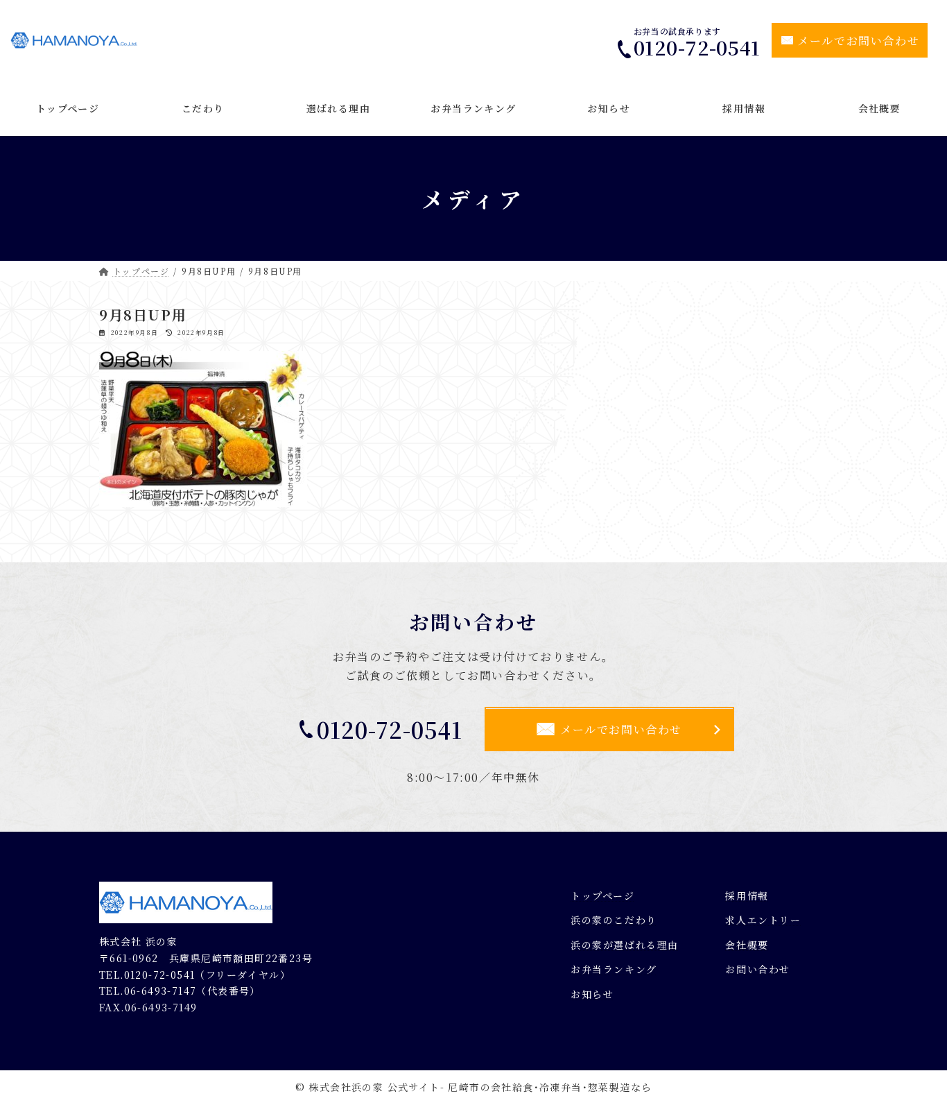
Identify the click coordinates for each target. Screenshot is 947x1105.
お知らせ (592, 994)
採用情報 (746, 895)
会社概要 (746, 945)
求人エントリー (763, 920)
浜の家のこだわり (614, 920)
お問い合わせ (757, 969)
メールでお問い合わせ (858, 41)
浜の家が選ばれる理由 (625, 945)
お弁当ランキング (614, 969)
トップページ (603, 895)
